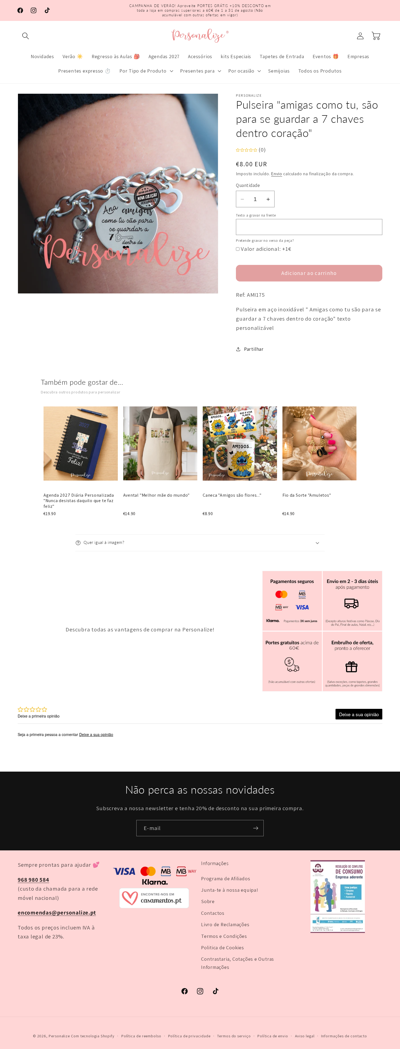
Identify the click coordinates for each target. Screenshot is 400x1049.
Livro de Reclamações (225, 924)
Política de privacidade (189, 1035)
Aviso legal (305, 1035)
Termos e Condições (224, 936)
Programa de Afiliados (225, 878)
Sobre (208, 901)
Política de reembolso (141, 1035)
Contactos (212, 913)
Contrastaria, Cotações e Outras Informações (237, 963)
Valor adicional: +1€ (266, 248)
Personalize (59, 1035)
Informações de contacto (344, 1035)
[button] (25, 35)
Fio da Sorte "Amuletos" (306, 495)
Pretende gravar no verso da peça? (265, 240)
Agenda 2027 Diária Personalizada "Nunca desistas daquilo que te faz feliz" (79, 501)
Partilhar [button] (254, 349)
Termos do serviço (234, 1035)
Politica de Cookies (222, 947)
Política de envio (272, 1035)
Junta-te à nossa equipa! (229, 890)
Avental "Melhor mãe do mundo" (156, 495)
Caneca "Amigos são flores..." (232, 495)
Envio (276, 173)
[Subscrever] (255, 828)
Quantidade (248, 186)
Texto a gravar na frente (256, 215)
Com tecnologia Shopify (93, 1035)
